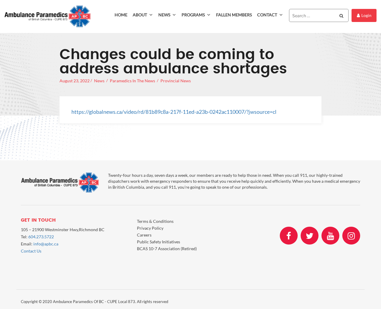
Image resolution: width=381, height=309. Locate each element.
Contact (267, 14)
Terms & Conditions (155, 221)
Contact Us (31, 250)
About (140, 14)
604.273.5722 (41, 236)
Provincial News (175, 80)
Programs (193, 14)
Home (121, 14)
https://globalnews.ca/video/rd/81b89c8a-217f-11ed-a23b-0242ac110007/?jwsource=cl (174, 111)
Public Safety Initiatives (158, 241)
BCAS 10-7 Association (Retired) (167, 248)
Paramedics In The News (132, 80)
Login (366, 15)
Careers (144, 234)
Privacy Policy (150, 228)
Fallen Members (234, 14)
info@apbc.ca (45, 243)
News (164, 14)
